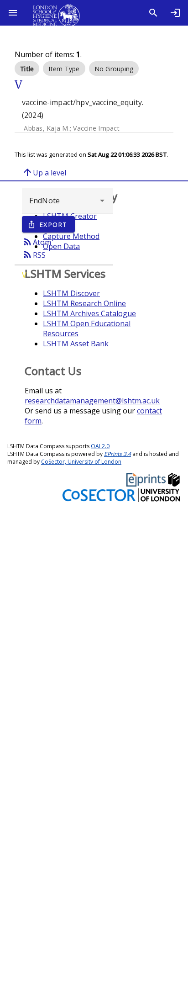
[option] (27, 68)
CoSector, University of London (81, 462)
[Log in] (175, 13)
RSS (34, 254)
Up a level (44, 172)
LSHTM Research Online (84, 303)
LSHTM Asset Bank (76, 344)
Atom (36, 241)
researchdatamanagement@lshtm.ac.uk (92, 401)
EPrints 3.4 (117, 454)
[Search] (153, 13)
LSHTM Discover (71, 293)
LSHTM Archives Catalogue (89, 313)
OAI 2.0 (100, 446)
